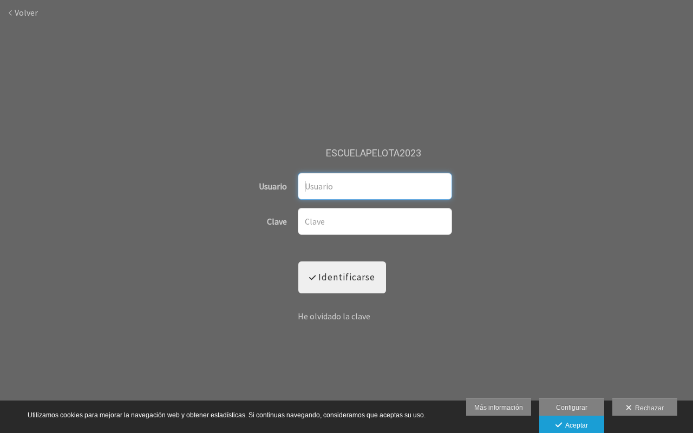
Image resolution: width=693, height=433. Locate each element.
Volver (25, 12)
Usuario (273, 187)
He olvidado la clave (334, 316)
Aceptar (575, 425)
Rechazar (648, 408)
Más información (498, 407)
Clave (277, 222)
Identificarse (345, 277)
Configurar (571, 407)
